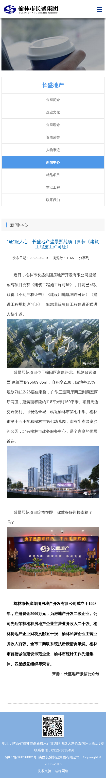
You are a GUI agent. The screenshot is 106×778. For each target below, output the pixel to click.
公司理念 (53, 125)
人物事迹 (53, 150)
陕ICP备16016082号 (20, 757)
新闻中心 (53, 162)
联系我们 (53, 200)
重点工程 (53, 187)
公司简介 (53, 100)
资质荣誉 (53, 137)
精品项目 (53, 175)
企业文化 (53, 112)
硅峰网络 (62, 771)
